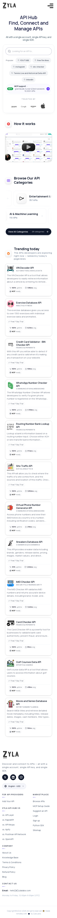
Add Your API (8, 801)
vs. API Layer (8, 815)
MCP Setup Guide (41, 806)
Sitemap (37, 830)
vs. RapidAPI (8, 819)
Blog (4, 876)
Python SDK (38, 825)
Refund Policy (8, 872)
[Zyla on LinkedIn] (13, 777)
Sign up (36, 820)
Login (35, 815)
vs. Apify (6, 829)
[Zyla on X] (5, 777)
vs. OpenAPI (7, 839)
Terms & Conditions (11, 862)
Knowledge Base (10, 857)
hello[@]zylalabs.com (20, 890)
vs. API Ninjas (8, 824)
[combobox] (28, 51)
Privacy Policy (8, 867)
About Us (6, 852)
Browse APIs (39, 801)
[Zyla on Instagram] (21, 777)
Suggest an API (40, 811)
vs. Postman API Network (14, 834)
